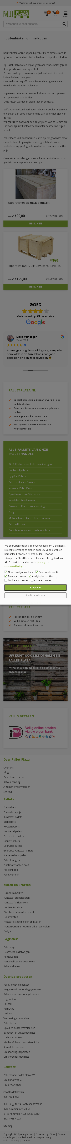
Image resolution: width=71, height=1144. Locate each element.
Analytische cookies (42, 577)
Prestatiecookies (17, 577)
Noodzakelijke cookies (20, 572)
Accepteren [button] (36, 587)
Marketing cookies (18, 581)
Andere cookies (42, 581)
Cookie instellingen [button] (35, 595)
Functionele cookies (49, 572)
